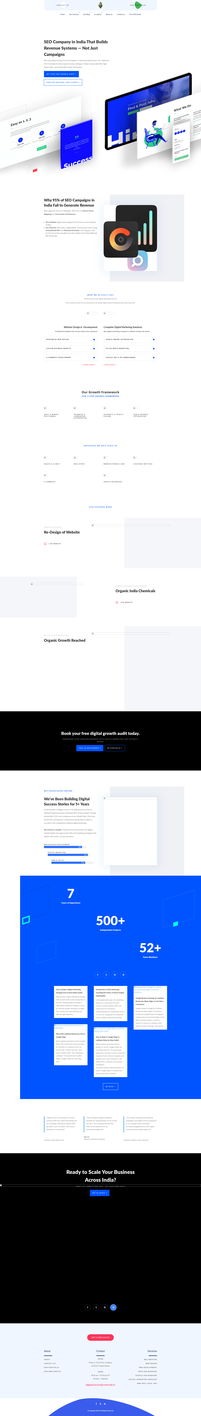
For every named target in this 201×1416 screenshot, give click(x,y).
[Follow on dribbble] (123, 975)
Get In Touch (98, 1193)
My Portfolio (113, 748)
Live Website (55, 544)
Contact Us (63, 5)
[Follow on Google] (113, 1307)
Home (62, 14)
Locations (97, 14)
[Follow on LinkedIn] (104, 1404)
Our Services (74, 14)
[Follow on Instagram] (115, 975)
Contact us (121, 14)
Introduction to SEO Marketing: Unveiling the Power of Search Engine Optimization (110, 993)
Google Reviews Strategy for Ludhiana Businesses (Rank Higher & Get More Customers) (150, 1001)
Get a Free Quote (100, 1337)
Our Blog (86, 14)
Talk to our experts (89, 748)
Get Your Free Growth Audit (60, 74)
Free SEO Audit (135, 14)
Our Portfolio (138, 5)
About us (109, 14)
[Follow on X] (106, 975)
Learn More (88, 365)
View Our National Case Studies (62, 82)
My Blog (110, 1086)
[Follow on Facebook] (97, 975)
